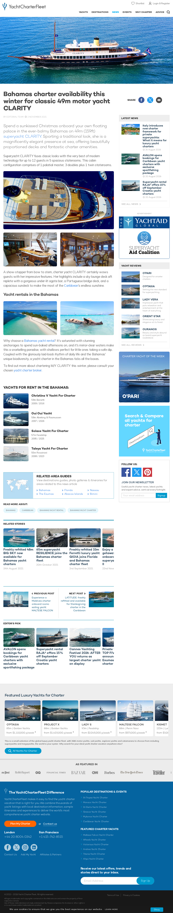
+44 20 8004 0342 (18, 837)
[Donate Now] (144, 237)
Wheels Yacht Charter (94, 839)
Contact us (50, 824)
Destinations (100, 12)
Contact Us (10, 854)
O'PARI (147, 273)
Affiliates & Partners (50, 854)
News (115, 12)
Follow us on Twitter (16, 847)
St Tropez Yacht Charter (95, 797)
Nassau (94, 490)
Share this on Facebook (141, 100)
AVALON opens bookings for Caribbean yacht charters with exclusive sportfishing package (154, 164)
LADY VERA (150, 299)
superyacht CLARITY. (22, 136)
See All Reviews (131, 345)
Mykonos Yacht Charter (95, 816)
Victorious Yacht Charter (96, 844)
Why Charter (143, 12)
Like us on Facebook (7, 847)
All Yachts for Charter (25, 750)
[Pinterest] (147, 472)
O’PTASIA (149, 286)
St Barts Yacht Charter (95, 807)
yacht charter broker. (28, 370)
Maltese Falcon (131, 724)
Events (127, 12)
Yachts (83, 12)
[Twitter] (136, 472)
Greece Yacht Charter (94, 811)
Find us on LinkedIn (34, 847)
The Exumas (46, 493)
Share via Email (159, 100)
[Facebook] (126, 472)
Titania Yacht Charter (94, 853)
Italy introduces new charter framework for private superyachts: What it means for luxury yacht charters (155, 136)
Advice (160, 12)
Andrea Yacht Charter (94, 849)
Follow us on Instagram (25, 847)
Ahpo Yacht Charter (93, 858)
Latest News (129, 118)
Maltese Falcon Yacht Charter (98, 835)
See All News (129, 204)
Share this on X (150, 100)
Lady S (87, 724)
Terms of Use (113, 895)
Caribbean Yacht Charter (96, 821)
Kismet (162, 724)
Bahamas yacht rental (39, 341)
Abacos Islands (73, 493)
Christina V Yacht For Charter (53, 395)
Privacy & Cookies (131, 895)
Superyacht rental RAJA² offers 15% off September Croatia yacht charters (154, 187)
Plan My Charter (20, 823)
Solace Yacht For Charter (49, 431)
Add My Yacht (28, 854)
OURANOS (150, 329)
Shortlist (140, 3)
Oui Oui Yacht (41, 413)
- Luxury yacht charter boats (24, 6)
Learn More (111, 909)
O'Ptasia (13, 724)
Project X (51, 724)
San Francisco (49, 832)
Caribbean (70, 285)
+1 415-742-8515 (51, 837)
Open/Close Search (168, 12)
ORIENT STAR (151, 316)
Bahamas (44, 490)
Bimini (93, 493)
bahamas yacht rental (52, 510)
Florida (68, 490)
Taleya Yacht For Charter (49, 448)
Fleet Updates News (28, 20)
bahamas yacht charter (83, 510)
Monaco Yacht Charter (95, 802)
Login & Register (161, 3)
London (9, 832)
